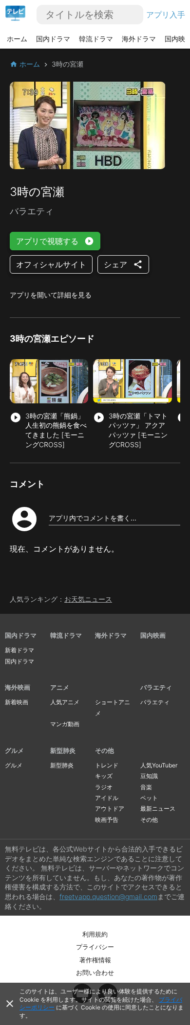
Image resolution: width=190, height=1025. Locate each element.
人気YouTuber (158, 765)
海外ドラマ (139, 39)
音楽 (146, 787)
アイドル (106, 797)
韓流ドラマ (96, 39)
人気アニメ (64, 702)
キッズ (104, 776)
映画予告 (106, 819)
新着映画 (16, 702)
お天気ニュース (88, 599)
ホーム (17, 39)
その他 (104, 750)
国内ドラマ (53, 39)
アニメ (59, 687)
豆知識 (149, 776)
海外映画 (17, 687)
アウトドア (109, 808)
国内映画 (153, 635)
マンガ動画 (64, 724)
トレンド (106, 765)
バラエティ (156, 687)
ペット (149, 797)
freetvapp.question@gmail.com (108, 896)
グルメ (14, 750)
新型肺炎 (63, 750)
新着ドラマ (19, 650)
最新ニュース (157, 808)
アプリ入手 (165, 14)
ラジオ (104, 787)
